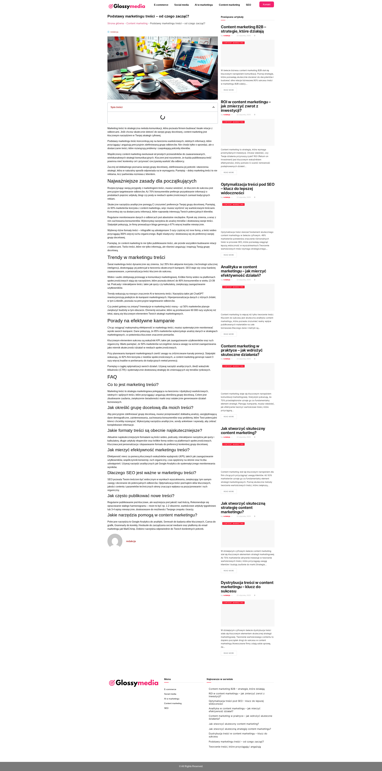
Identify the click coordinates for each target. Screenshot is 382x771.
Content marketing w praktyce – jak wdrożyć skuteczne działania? (242, 350)
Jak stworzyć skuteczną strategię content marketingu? (243, 507)
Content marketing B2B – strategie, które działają (243, 29)
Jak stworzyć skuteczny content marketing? (243, 430)
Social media (181, 5)
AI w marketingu (204, 5)
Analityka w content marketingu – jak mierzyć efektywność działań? (243, 271)
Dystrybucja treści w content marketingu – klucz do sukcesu (247, 586)
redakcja (226, 36)
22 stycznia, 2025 (243, 36)
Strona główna (115, 23)
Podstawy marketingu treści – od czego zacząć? (236, 741)
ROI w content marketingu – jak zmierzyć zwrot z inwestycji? (246, 106)
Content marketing (229, 5)
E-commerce (161, 5)
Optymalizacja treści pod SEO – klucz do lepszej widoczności (247, 188)
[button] (213, 107)
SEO (248, 5)
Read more (229, 90)
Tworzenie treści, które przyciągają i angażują (235, 746)
